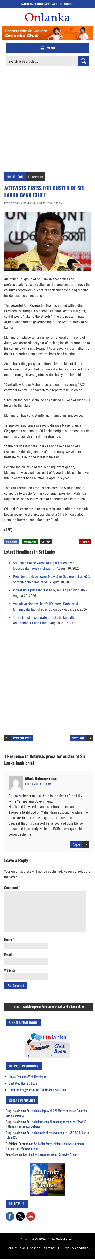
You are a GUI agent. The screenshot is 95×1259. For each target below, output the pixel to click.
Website (10, 970)
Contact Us (51, 1248)
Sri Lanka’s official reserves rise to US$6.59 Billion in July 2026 (47, 1134)
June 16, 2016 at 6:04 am (38, 784)
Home (16, 1007)
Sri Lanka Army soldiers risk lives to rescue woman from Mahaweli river (45, 1145)
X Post (46, 542)
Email (9, 954)
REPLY (84, 542)
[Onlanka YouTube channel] (30, 1214)
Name (9, 939)
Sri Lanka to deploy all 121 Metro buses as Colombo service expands (46, 1112)
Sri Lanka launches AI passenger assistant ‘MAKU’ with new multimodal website (46, 1123)
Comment (37, 176)
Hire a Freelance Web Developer (27, 1076)
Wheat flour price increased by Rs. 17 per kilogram (49, 590)
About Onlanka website (24, 1248)
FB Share (12, 542)
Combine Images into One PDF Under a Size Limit (37, 1089)
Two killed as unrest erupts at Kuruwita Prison (50, 1154)
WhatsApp (29, 542)
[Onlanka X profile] (20, 1214)
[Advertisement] (47, 120)
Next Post (78, 738)
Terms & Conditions (76, 1248)
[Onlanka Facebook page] (10, 1214)
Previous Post (22, 738)
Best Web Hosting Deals (23, 1083)
